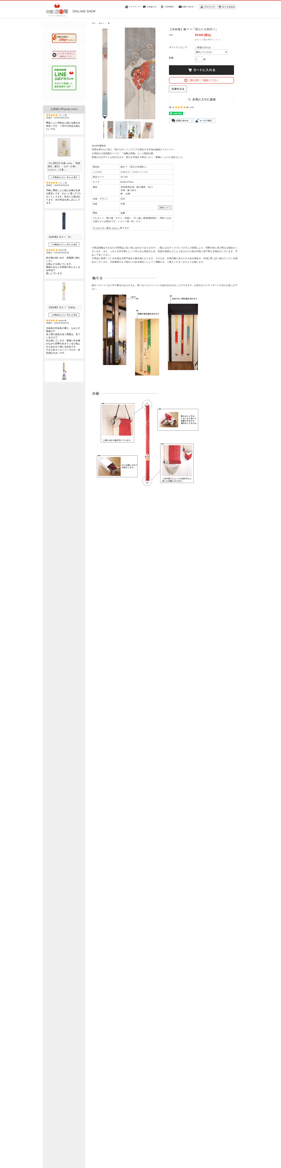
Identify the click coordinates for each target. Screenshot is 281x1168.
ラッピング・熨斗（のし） (106, 228)
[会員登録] (64, 42)
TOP (93, 23)
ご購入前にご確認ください (203, 80)
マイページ (209, 6)
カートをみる (228, 6)
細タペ (101, 23)
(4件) (192, 107)
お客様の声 (64, 109)
